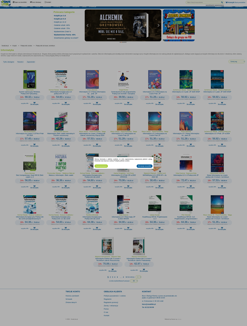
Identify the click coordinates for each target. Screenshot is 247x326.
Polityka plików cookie (121, 161)
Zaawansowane (101, 166)
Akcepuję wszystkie (144, 166)
